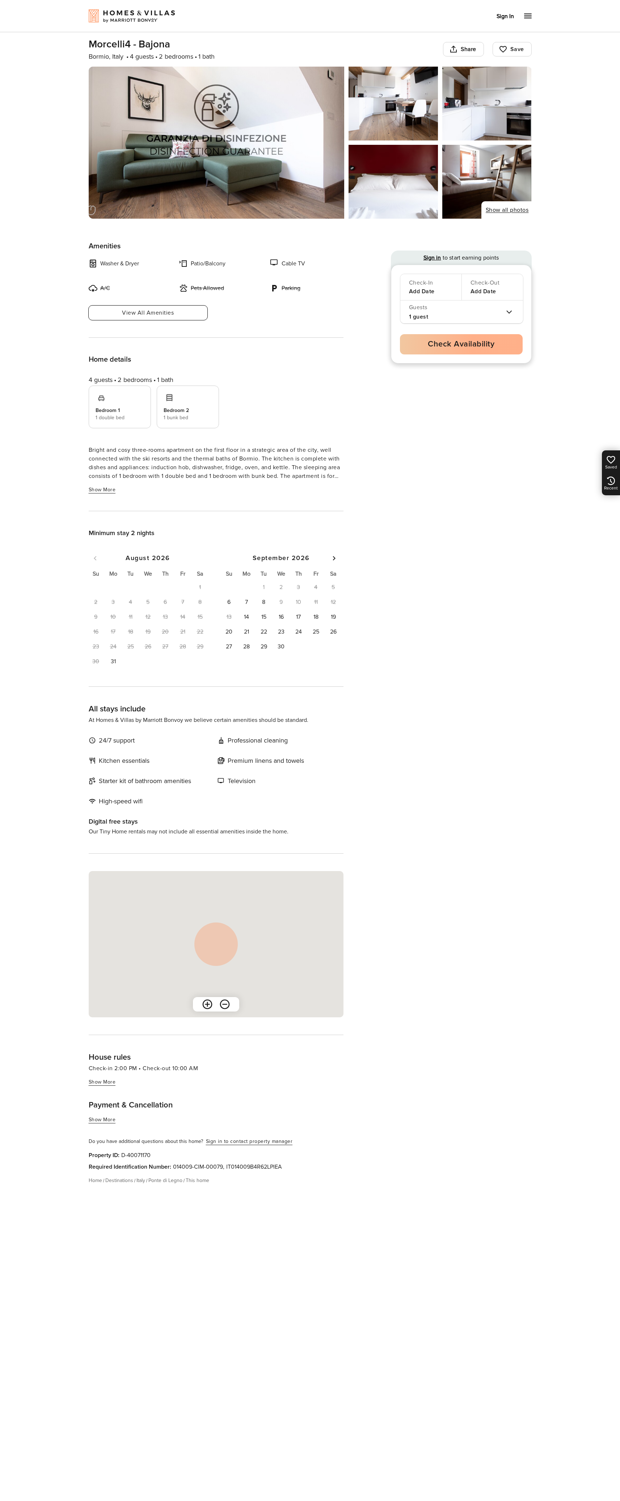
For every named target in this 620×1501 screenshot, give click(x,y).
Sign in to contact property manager (249, 1141)
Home (95, 1180)
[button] (113, 661)
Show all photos (507, 210)
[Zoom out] (225, 1004)
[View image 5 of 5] (487, 182)
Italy (140, 1180)
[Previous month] (95, 558)
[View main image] (217, 143)
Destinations (119, 1180)
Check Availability (461, 344)
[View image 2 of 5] (393, 103)
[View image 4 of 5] (393, 182)
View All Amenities (148, 312)
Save (517, 49)
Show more (102, 490)
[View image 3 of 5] (487, 103)
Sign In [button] (505, 16)
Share (468, 49)
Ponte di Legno (165, 1180)
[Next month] (334, 558)
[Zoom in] (207, 1004)
